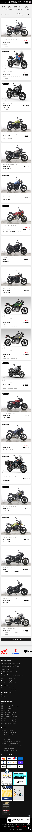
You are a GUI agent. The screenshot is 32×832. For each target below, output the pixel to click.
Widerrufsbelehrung (9, 826)
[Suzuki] (15, 651)
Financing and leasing (10, 716)
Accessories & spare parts (11, 746)
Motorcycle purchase (10, 732)
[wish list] (24, 2)
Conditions (11, 824)
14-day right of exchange (11, 706)
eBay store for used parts (11, 741)
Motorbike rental (9, 735)
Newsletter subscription (11, 750)
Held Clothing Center (10, 743)
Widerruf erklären (21, 826)
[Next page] (19, 643)
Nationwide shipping (10, 721)
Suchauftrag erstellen (10, 723)
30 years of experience (10, 704)
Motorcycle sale (8, 730)
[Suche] (5, 2)
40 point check (8, 708)
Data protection (19, 824)
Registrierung (5, 695)
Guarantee (7, 737)
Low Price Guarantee (10, 712)
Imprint (4, 824)
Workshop (7, 739)
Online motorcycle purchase (12, 719)
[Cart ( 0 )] (27, 2)
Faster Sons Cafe (9, 748)
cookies (27, 824)
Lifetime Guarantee (9, 714)
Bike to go (7, 710)
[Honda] (4, 651)
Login (3, 696)
